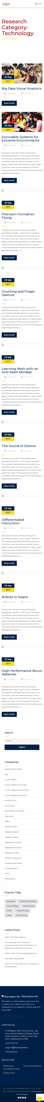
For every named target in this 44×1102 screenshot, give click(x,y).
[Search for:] (22, 740)
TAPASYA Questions (13, 858)
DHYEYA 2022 (10, 800)
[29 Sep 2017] (22, 73)
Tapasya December (13, 842)
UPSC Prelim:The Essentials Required (20, 953)
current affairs (10, 780)
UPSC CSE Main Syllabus (15, 937)
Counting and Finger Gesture (18, 293)
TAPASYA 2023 (11, 827)
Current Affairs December (16, 785)
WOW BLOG (10, 879)
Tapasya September (13, 863)
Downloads (9, 806)
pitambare (11, 93)
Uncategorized (11, 868)
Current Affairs (12, 906)
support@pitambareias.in (16, 1048)
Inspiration (9, 816)
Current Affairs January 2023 (17, 790)
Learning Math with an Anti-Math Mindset (20, 370)
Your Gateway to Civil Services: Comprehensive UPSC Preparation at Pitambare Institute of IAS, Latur (21, 945)
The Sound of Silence (19, 446)
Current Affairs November (16, 795)
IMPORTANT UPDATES (14, 811)
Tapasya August (11, 837)
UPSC (7, 874)
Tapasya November (13, 847)
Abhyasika (11, 901)
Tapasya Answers (12, 832)
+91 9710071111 (11, 1043)
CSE (6, 774)
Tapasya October (12, 853)
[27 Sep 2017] (22, 656)
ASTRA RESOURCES (13, 769)
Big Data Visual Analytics (22, 88)
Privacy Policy (9, 1073)
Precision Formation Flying (18, 216)
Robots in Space (15, 597)
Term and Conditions (32, 1066)
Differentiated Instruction (13, 521)
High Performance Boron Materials (22, 672)
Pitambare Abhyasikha (14, 959)
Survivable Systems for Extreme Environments (20, 138)
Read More (9, 103)
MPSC (7, 821)
